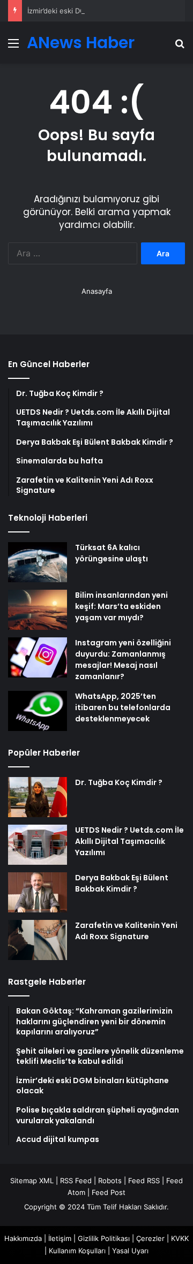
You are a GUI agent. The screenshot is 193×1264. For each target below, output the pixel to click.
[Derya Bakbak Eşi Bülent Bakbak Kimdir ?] (37, 892)
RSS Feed (76, 1180)
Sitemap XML (32, 1180)
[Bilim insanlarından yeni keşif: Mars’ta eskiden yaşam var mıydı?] (37, 610)
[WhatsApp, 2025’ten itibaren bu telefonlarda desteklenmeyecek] (37, 711)
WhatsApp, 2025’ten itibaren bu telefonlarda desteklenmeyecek (122, 707)
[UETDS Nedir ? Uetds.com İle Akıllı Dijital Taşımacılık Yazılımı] (37, 845)
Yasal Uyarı (130, 1250)
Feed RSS (144, 1180)
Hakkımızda (23, 1238)
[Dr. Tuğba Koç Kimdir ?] (37, 797)
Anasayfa (96, 291)
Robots (110, 1180)
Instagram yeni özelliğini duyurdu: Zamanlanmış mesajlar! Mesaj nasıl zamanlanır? (123, 659)
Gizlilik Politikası (104, 1238)
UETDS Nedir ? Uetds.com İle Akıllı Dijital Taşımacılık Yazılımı (129, 841)
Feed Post (108, 1192)
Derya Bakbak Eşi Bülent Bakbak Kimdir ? (121, 883)
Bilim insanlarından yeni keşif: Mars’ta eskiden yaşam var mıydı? (121, 606)
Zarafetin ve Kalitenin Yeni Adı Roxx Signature (126, 931)
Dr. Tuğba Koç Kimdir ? (118, 782)
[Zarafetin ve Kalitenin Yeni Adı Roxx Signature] (37, 940)
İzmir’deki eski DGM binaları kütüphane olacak (103, 10)
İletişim (59, 1238)
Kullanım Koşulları (77, 1250)
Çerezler (150, 1238)
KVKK (180, 1238)
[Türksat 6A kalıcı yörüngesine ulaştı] (37, 562)
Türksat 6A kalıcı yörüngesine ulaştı (111, 553)
